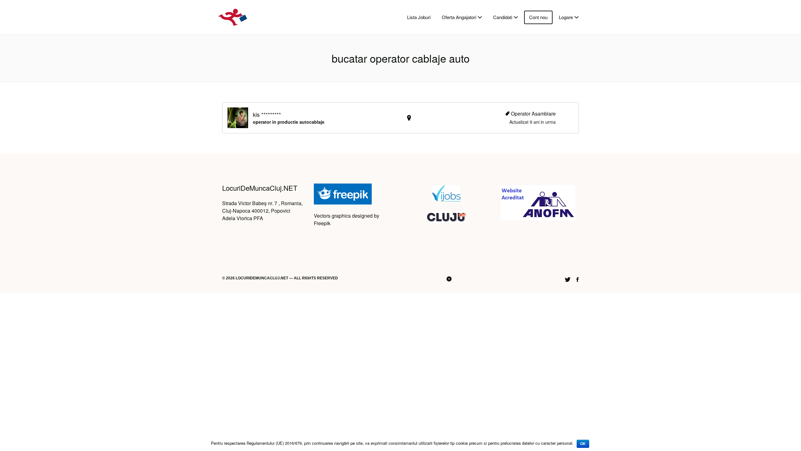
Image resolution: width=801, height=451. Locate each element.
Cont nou (538, 17)
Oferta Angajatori (459, 17)
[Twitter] (567, 278)
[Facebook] (577, 278)
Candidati (502, 17)
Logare (566, 17)
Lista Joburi (419, 17)
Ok (583, 444)
